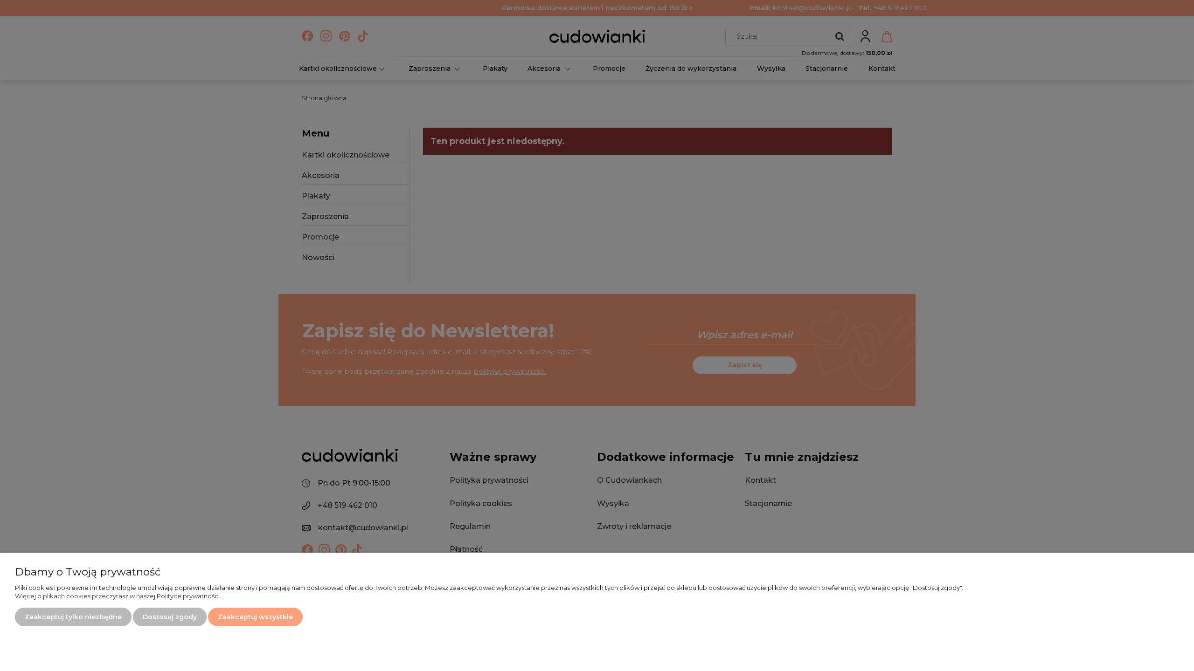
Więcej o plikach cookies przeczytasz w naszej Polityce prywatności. (118, 596)
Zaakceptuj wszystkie (255, 617)
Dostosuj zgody (170, 617)
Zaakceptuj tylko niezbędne (73, 617)
